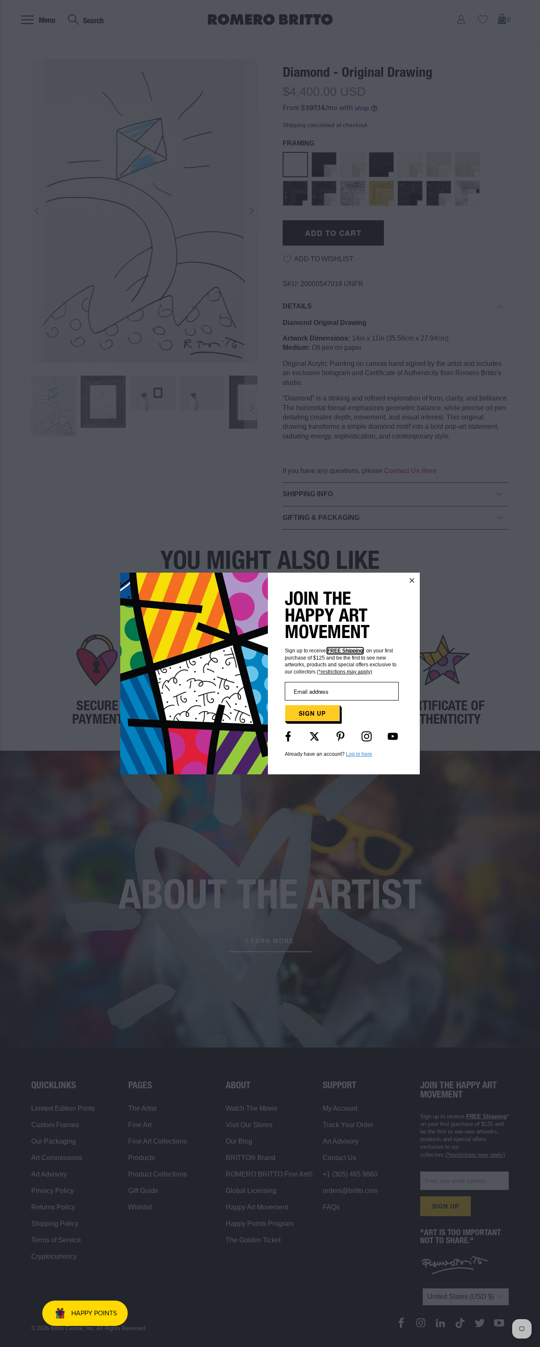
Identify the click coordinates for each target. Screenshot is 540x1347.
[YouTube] (393, 736)
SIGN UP (312, 713)
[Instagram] (367, 736)
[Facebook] (288, 736)
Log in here (359, 754)
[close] (412, 580)
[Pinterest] (340, 736)
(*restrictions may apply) (344, 672)
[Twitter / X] (314, 736)
